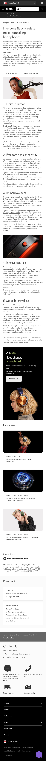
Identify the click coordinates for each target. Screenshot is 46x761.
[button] (11, 741)
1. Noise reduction (11, 73)
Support (6, 722)
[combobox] (19, 3)
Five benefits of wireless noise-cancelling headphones (13, 15)
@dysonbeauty (24, 618)
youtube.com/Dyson (18, 612)
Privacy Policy (7, 747)
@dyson (16, 618)
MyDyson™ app (25, 224)
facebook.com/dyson (20, 615)
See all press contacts (12, 597)
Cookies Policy (16, 747)
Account (6, 710)
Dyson (14, 621)
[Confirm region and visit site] (42, 3)
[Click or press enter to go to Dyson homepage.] (9, 10)
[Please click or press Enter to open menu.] (3, 9)
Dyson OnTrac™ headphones (16, 126)
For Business (8, 716)
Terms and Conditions (27, 747)
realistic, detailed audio (11, 213)
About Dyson (8, 728)
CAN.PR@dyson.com (20, 594)
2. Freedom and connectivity (30, 73)
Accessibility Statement (9, 751)
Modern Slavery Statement (24, 751)
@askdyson (15, 609)
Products (6, 703)
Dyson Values (8, 735)
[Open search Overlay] (27, 9)
